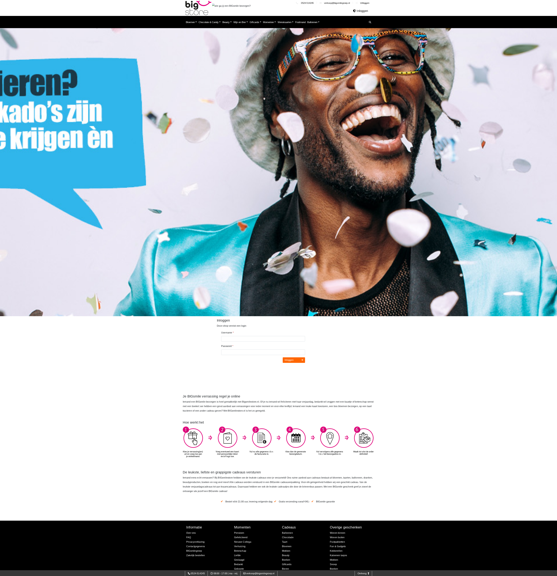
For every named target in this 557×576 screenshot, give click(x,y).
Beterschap (240, 551)
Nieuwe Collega (242, 542)
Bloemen (190, 22)
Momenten (268, 22)
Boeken (286, 560)
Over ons (191, 533)
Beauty (226, 22)
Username (227, 332)
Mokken (286, 551)
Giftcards (254, 22)
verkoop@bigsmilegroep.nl (337, 3)
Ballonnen (312, 22)
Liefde (237, 555)
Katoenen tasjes (338, 555)
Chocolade (288, 537)
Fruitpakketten (337, 542)
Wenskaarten (284, 22)
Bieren (285, 569)
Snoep (333, 564)
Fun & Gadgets (338, 546)
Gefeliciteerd (241, 537)
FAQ (188, 537)
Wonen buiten (337, 537)
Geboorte (239, 569)
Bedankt (238, 564)
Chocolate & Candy (208, 22)
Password (227, 346)
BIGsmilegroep (194, 551)
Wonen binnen (337, 533)
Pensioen (239, 533)
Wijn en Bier (239, 22)
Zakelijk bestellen (195, 555)
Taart (284, 542)
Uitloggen (364, 3)
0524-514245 (307, 3)
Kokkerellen (336, 551)
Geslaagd (239, 560)
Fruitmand (300, 22)
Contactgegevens (195, 546)
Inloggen (289, 360)
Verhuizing (239, 546)
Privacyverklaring (195, 542)
